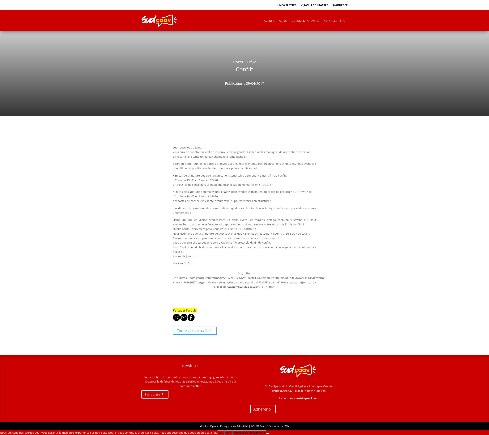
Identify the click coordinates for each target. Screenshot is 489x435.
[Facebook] (191, 320)
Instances (330, 21)
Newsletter (287, 5)
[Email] (183, 320)
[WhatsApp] (176, 320)
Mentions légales (209, 426)
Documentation (303, 21)
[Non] (267, 433)
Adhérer (341, 5)
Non (228, 432)
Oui (221, 432)
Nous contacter (316, 5)
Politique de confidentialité (234, 426)
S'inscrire (152, 394)
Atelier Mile (283, 426)
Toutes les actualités (195, 330)
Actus (283, 21)
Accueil (269, 21)
